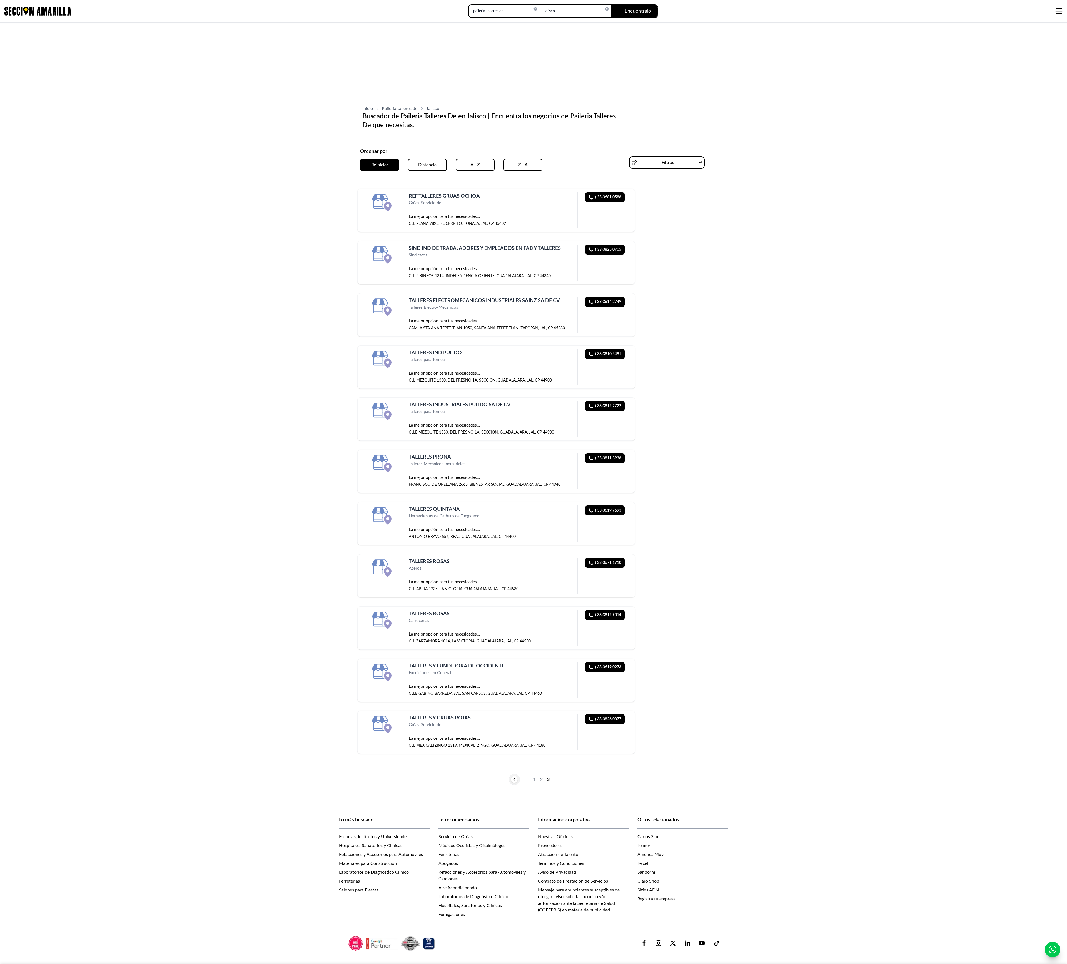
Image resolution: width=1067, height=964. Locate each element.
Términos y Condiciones (561, 863)
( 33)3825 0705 (608, 249)
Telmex (644, 845)
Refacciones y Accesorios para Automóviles (381, 854)
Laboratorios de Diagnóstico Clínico (374, 872)
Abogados (448, 863)
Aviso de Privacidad (557, 872)
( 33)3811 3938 (608, 458)
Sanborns (646, 872)
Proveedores (550, 845)
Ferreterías (349, 881)
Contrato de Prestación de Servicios (573, 881)
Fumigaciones (451, 914)
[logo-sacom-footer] (392, 943)
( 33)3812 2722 (608, 406)
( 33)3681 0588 (608, 197)
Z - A (523, 165)
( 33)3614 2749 (608, 302)
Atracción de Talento (558, 854)
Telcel (642, 863)
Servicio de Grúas (455, 837)
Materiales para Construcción (368, 863)
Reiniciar (379, 165)
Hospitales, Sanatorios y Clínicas (370, 845)
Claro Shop (648, 881)
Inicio (367, 108)
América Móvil (651, 854)
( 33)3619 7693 (608, 510)
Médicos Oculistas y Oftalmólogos (471, 845)
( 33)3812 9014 (608, 615)
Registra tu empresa (656, 899)
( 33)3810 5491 (608, 354)
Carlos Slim (648, 837)
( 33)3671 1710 (608, 563)
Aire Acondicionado (457, 888)
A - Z (475, 165)
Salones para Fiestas (358, 890)
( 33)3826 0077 (608, 719)
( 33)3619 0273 (608, 667)
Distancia (427, 165)
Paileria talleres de (399, 108)
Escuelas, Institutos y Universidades (373, 837)
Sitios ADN (648, 890)
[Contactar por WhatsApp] (1052, 949)
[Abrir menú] (1059, 11)
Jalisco (432, 108)
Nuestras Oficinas (555, 837)
